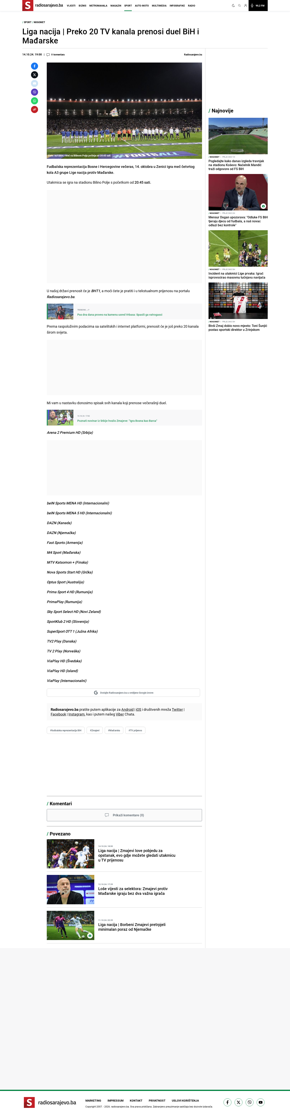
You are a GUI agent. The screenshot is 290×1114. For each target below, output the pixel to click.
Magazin (115, 5)
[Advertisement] (124, 236)
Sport (128, 5)
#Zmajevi (94, 730)
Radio (191, 5)
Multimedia (159, 5)
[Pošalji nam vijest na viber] (250, 1102)
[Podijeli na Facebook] (34, 66)
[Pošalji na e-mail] (34, 83)
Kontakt (136, 1100)
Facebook (58, 714)
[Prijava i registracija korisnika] (246, 5)
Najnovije (222, 110)
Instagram (76, 714)
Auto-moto (142, 5)
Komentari (61, 803)
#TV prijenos (135, 730)
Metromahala (98, 5)
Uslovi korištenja (185, 1100)
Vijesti (71, 5)
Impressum (115, 1100)
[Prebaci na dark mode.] (234, 5)
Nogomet (39, 22)
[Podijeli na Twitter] (34, 74)
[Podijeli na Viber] (34, 92)
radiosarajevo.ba (120, 1106)
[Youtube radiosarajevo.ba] (261, 1102)
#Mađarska (114, 730)
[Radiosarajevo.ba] (50, 1102)
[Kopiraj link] (34, 109)
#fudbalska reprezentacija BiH (65, 730)
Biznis (82, 5)
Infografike (177, 5)
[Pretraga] (239, 5)
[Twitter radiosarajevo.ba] (238, 1102)
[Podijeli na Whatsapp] (34, 100)
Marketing (93, 1100)
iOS (138, 709)
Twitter (177, 709)
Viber (120, 714)
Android (127, 709)
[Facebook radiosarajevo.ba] (227, 1102)
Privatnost (157, 1100)
